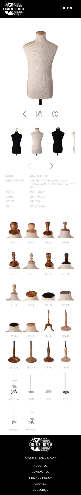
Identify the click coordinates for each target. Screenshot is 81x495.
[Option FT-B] (48, 299)
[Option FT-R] (31, 330)
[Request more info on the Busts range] (55, 114)
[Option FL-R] (14, 299)
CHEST (10, 196)
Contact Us (40, 471)
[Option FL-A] (48, 268)
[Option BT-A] (14, 236)
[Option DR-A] (48, 236)
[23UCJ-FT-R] (37, 154)
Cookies (40, 483)
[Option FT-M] (14, 330)
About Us (40, 465)
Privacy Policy (40, 477)
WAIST (10, 201)
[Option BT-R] (31, 236)
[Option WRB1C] (14, 424)
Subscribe (40, 489)
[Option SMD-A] (14, 362)
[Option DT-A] (14, 268)
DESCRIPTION (15, 180)
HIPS (9, 206)
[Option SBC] (48, 393)
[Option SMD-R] (31, 362)
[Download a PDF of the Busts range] (39, 114)
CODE (10, 175)
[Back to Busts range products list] (24, 114)
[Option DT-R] (31, 268)
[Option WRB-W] (14, 393)
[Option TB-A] (48, 362)
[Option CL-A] (48, 330)
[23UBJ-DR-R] (16, 154)
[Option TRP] (65, 393)
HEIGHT (11, 191)
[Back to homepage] (15, 9)
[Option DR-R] (65, 236)
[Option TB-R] (65, 362)
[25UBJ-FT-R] (58, 154)
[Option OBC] (31, 393)
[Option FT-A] (31, 299)
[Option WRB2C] (31, 424)
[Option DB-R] (65, 330)
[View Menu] (66, 5)
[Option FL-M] (65, 268)
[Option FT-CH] (65, 299)
